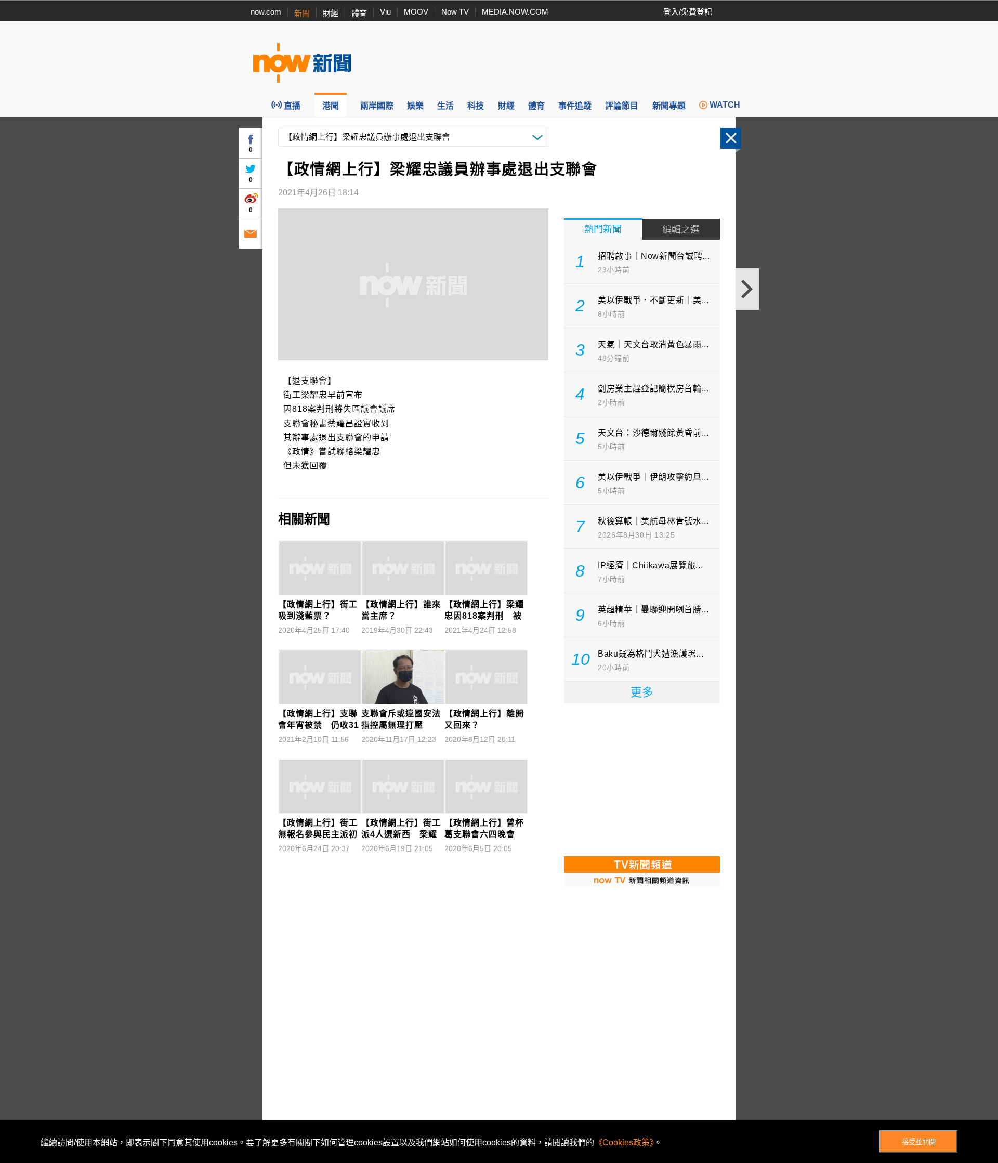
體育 (359, 13)
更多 (642, 692)
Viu (385, 11)
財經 (330, 13)
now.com (266, 11)
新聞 (302, 13)
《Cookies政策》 (624, 1142)
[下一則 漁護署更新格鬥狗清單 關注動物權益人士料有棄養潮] (747, 289)
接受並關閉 (919, 1142)
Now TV (455, 11)
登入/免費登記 (687, 11)
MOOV (416, 11)
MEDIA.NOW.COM (515, 11)
